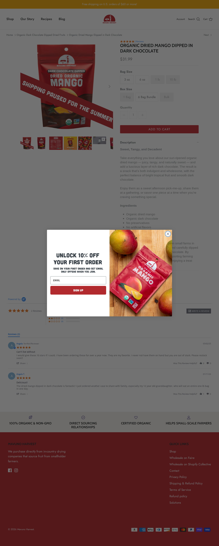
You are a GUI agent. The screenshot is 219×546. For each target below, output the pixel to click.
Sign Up (78, 290)
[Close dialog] (168, 234)
